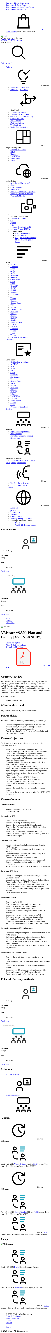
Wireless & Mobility (18, 196)
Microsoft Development (24, 240)
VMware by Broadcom (19, 337)
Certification (10, 339)
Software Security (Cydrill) (20, 227)
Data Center (14, 189)
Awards (13, 510)
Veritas (13, 335)
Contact (20, 40)
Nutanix (13, 316)
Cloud (12, 185)
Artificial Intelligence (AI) (20, 183)
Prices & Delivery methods (16, 645)
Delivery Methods (17, 123)
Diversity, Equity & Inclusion (21, 519)
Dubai (17, 523)
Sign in (8, 1327)
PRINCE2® (15, 156)
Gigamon (13, 301)
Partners (13, 514)
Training (9, 67)
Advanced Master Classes (20, 87)
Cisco (12, 282)
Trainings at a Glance (18, 150)
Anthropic (14, 267)
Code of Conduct (16, 516)
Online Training (20, 1164)
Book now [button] (5, 571)
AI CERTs (14, 265)
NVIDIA (13, 318)
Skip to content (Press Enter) (16, 9)
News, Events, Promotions (16, 463)
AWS (12, 273)
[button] (26, 32)
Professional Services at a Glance (22, 461)
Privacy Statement (12, 1318)
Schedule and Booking (14, 647)
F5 (11, 297)
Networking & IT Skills (19, 90)
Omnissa (13, 320)
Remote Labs (15, 438)
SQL (12, 225)
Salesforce (14, 329)
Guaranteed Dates (17, 119)
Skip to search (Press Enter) (16, 5)
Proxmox (13, 324)
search (3, 42)
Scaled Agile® (15, 400)
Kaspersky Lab (16, 309)
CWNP (13, 288)
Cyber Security (16, 187)
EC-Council (14, 294)
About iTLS (15, 508)
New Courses (15, 121)
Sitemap (9, 1323)
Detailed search (6, 63)
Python (13, 223)
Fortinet (13, 299)
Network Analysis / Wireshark (21, 194)
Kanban (13, 154)
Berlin (16, 1267)
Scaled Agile (15, 158)
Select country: (11, 32)
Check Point (15, 279)
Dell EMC (14, 292)
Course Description (13, 643)
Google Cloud (15, 303)
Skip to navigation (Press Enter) (17, 3)
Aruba (12, 271)
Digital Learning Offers (19, 127)
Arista (12, 269)
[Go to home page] (4, 36)
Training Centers (16, 125)
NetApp (13, 314)
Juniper (13, 307)
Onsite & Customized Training (21, 116)
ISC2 (12, 305)
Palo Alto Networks (17, 322)
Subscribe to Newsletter (19, 485)
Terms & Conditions (13, 1316)
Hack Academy (16, 434)
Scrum (12, 160)
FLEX (35, 1164)
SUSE (12, 333)
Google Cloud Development (25, 238)
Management (15, 512)
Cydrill (13, 290)
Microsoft (14, 312)
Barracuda (14, 275)
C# (11, 221)
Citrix (12, 284)
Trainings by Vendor (18, 112)
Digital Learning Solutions (20, 432)
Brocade (13, 277)
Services (9, 409)
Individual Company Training (21, 436)
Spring (17, 242)
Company (9, 487)
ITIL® (12, 152)
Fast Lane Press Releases (19, 483)
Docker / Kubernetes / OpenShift (22, 192)
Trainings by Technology (19, 114)
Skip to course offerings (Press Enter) (20, 7)
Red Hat (13, 327)
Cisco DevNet (20, 236)
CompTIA (14, 286)
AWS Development (22, 233)
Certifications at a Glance (19, 362)
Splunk (13, 331)
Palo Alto (13, 394)
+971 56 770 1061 (8, 40)
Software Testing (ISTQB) (20, 229)
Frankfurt (18, 1287)
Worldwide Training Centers (25, 525)
